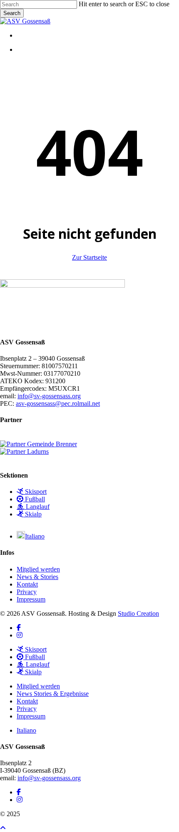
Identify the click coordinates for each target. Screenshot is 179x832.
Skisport (35, 491)
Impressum (31, 599)
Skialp (32, 514)
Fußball (34, 499)
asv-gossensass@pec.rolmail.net (58, 403)
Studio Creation (138, 613)
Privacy (27, 591)
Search (11, 13)
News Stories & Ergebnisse (53, 693)
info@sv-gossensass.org (49, 396)
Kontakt (27, 584)
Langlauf (37, 506)
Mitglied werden (38, 569)
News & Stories (37, 576)
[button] (3, 828)
